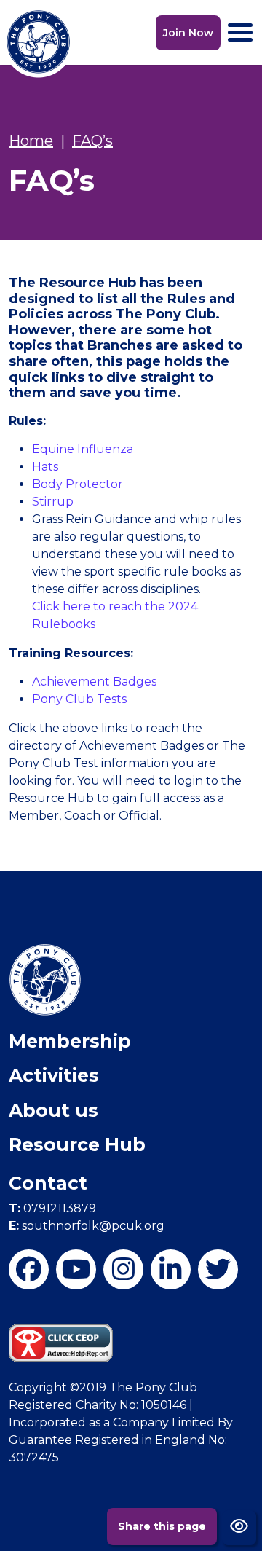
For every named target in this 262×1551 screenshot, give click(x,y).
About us (53, 1110)
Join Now (188, 32)
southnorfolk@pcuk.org (86, 1226)
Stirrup (53, 502)
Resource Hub (77, 1144)
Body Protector (77, 484)
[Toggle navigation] (240, 32)
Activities (54, 1075)
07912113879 (52, 1208)
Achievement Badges (94, 681)
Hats (45, 467)
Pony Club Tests (79, 699)
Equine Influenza (82, 449)
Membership (70, 1041)
